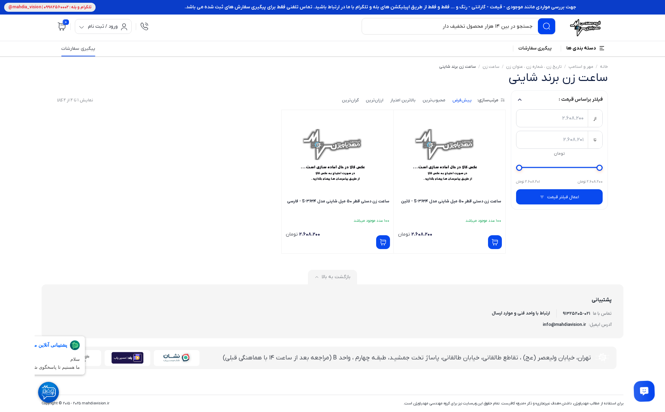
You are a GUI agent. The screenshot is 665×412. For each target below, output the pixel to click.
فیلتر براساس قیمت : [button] (581, 99)
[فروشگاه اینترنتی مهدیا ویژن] (584, 27)
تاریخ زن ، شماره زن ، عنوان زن (534, 67)
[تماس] (144, 26)
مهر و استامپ (580, 67)
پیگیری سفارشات (78, 48)
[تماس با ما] (644, 391)
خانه (604, 67)
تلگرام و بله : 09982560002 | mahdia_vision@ (49, 7)
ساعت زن (490, 67)
